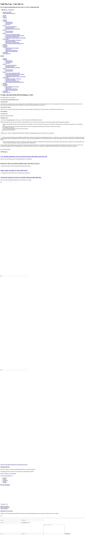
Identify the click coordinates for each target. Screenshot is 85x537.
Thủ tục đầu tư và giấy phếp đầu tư (12, 42)
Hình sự (4, 30)
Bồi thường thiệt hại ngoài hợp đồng (12, 28)
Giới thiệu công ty (9, 22)
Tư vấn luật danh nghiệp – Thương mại (13, 40)
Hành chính (5, 52)
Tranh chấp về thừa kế (9, 27)
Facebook (5, 17)
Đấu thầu (5, 44)
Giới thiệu (5, 21)
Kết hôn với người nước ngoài (11, 51)
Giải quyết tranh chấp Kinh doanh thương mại (14, 43)
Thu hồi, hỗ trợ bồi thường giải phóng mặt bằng (14, 35)
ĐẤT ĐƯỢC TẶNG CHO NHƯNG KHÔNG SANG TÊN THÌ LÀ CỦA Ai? (19, 163)
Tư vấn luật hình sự (9, 31)
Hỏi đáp (4, 15)
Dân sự (4, 25)
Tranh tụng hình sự (9, 32)
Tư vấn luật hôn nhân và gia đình (12, 48)
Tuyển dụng (7, 24)
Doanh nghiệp (6, 39)
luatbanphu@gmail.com (9, 13)
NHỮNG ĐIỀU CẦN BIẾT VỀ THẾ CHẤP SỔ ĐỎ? (14, 170)
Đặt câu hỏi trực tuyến (15, 464)
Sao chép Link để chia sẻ (5, 149)
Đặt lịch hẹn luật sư (23, 464)
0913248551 (7, 12)
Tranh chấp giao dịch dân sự (11, 26)
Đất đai (4, 33)
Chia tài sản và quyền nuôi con (11, 50)
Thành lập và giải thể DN (10, 41)
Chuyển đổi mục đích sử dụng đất (12, 36)
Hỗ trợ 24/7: (5, 464)
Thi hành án (5, 45)
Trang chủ (5, 19)
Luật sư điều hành (9, 23)
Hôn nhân (5, 46)
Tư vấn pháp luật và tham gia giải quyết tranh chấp (15, 37)
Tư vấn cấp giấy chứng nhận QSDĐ (12, 34)
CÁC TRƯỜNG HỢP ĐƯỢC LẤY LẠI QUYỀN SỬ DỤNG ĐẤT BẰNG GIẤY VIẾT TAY (23, 156)
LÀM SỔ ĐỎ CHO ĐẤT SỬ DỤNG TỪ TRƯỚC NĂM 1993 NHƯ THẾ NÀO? (20, 177)
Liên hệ (4, 16)
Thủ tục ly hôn (8, 49)
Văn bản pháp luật (6, 53)
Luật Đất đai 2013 (4, 113)
